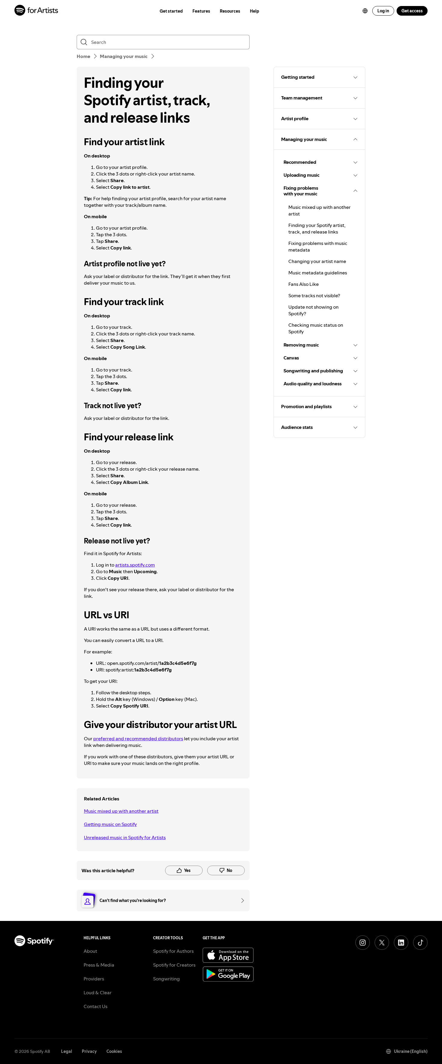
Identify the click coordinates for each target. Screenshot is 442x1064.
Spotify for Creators (174, 965)
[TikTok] (420, 942)
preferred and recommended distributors (138, 738)
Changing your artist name (317, 261)
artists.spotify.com (135, 564)
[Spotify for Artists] (36, 11)
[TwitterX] (382, 942)
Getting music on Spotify (110, 824)
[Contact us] (240, 900)
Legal (66, 1051)
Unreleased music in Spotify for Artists (125, 837)
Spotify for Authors (173, 951)
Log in (383, 11)
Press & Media (99, 965)
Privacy (89, 1051)
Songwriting (166, 978)
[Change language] (365, 11)
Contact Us (95, 1006)
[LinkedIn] (401, 942)
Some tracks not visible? (314, 295)
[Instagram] (362, 942)
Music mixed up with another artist (121, 811)
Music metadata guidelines (317, 272)
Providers (94, 978)
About (90, 951)
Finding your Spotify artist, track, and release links (316, 228)
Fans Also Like (303, 284)
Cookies (114, 1051)
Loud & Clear (98, 992)
